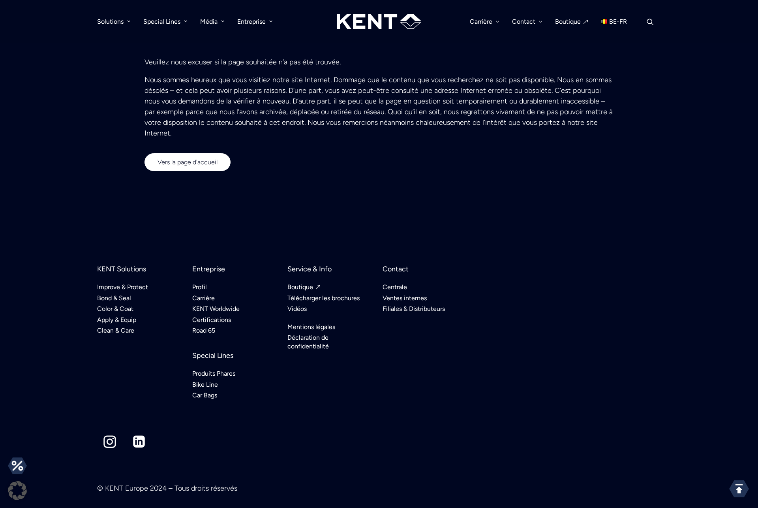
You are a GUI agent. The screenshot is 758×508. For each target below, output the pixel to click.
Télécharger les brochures (323, 298)
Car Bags (204, 395)
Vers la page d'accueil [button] (188, 162)
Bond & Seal (114, 298)
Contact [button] (523, 21)
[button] (654, 21)
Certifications (211, 320)
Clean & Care (115, 330)
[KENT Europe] (379, 21)
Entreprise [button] (251, 21)
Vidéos (297, 308)
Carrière (203, 298)
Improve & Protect (122, 287)
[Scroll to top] (739, 488)
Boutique (568, 21)
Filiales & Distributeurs (414, 308)
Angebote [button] (17, 465)
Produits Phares (213, 373)
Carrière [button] (481, 21)
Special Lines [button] (161, 21)
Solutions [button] (110, 21)
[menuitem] (116, 21)
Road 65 (203, 330)
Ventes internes (405, 298)
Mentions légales (311, 327)
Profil (199, 287)
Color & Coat (115, 308)
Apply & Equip (116, 320)
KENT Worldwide (216, 308)
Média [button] (209, 21)
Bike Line (205, 384)
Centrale (395, 287)
